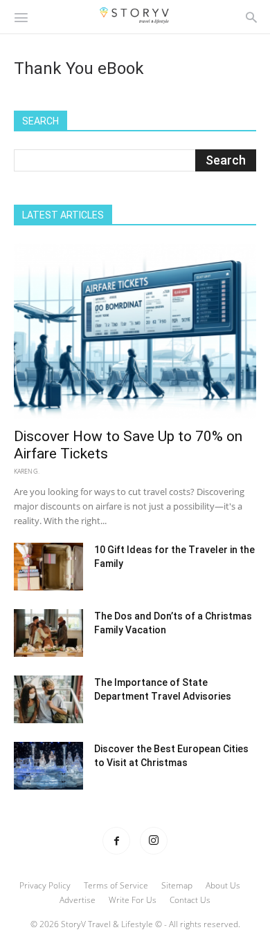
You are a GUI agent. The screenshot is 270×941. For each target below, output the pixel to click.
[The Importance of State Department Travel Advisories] (48, 699)
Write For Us (132, 900)
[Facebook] (116, 841)
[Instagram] (154, 841)
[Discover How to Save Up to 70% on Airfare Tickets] (135, 331)
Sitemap (176, 885)
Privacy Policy (45, 885)
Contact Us (190, 900)
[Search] (251, 16)
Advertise (78, 900)
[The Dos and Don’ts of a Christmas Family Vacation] (48, 633)
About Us (223, 885)
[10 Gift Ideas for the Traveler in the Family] (48, 566)
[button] (20, 16)
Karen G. (26, 471)
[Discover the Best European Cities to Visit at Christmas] (48, 766)
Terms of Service (116, 885)
